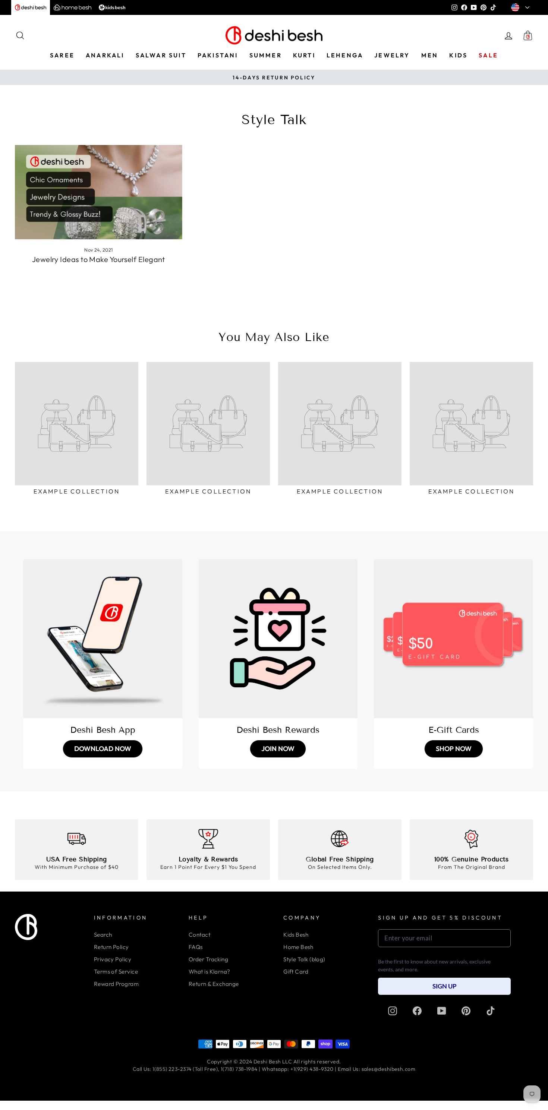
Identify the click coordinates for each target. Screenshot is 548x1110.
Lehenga (345, 55)
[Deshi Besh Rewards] (278, 638)
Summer (265, 55)
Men (429, 55)
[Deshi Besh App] (102, 638)
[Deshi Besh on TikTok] (490, 1010)
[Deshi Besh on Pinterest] (466, 1010)
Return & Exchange (214, 983)
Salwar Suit (161, 55)
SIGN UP (444, 986)
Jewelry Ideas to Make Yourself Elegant (98, 259)
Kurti (304, 55)
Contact (199, 934)
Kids (458, 55)
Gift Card (295, 971)
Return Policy (111, 946)
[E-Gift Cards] (453, 638)
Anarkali (105, 55)
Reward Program (116, 983)
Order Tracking (208, 959)
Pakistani (218, 55)
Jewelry (392, 55)
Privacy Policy (112, 959)
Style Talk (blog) (304, 959)
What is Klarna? (209, 971)
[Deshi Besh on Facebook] (417, 1010)
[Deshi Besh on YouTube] (441, 1010)
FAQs (196, 946)
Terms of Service (116, 971)
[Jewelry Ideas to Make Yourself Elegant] (98, 192)
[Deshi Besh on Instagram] (392, 1010)
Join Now (278, 748)
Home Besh (298, 946)
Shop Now (454, 748)
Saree (62, 55)
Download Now (102, 748)
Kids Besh (295, 934)
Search (103, 934)
